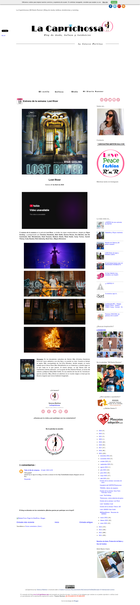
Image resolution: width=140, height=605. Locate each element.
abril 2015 (103, 478)
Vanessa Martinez (42, 589)
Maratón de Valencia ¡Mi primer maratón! (112, 243)
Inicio (57, 522)
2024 (100, 430)
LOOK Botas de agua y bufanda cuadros (112, 253)
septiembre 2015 (105, 464)
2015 (100, 453)
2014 (100, 527)
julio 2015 (103, 470)
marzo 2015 (104, 517)
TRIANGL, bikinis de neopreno (109, 488)
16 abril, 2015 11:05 (47, 470)
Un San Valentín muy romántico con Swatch (111, 274)
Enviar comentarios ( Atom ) (33, 526)
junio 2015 (103, 473)
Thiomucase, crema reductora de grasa (111, 498)
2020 (100, 439)
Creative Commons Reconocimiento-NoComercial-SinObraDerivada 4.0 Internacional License (86, 589)
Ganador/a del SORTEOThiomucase (111, 485)
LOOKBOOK (101, 330)
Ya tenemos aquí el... (111, 293)
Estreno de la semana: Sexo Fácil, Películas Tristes (110, 491)
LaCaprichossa (54, 405)
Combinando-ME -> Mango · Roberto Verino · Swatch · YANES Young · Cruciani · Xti (114, 305)
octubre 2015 (104, 461)
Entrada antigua (86, 522)
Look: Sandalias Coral (106, 504)
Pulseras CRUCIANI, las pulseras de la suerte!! (112, 314)
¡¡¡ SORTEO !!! (109, 283)
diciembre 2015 (105, 456)
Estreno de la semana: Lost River (110, 501)
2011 (100, 535)
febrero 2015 (104, 520)
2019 (100, 442)
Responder (27, 479)
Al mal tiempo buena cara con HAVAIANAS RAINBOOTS (114, 263)
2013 (100, 529)
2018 (100, 445)
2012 (100, 532)
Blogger (76, 601)
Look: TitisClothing (105, 495)
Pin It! (4, 35)
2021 (100, 436)
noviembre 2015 (105, 458)
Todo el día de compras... (32, 470)
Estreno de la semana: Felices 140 (110, 506)
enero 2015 (103, 523)
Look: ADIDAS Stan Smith (108, 509)
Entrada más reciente (25, 522)
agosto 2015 (104, 467)
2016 (100, 450)
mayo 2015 (103, 475)
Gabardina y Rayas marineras (114, 232)
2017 (100, 447)
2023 (100, 433)
